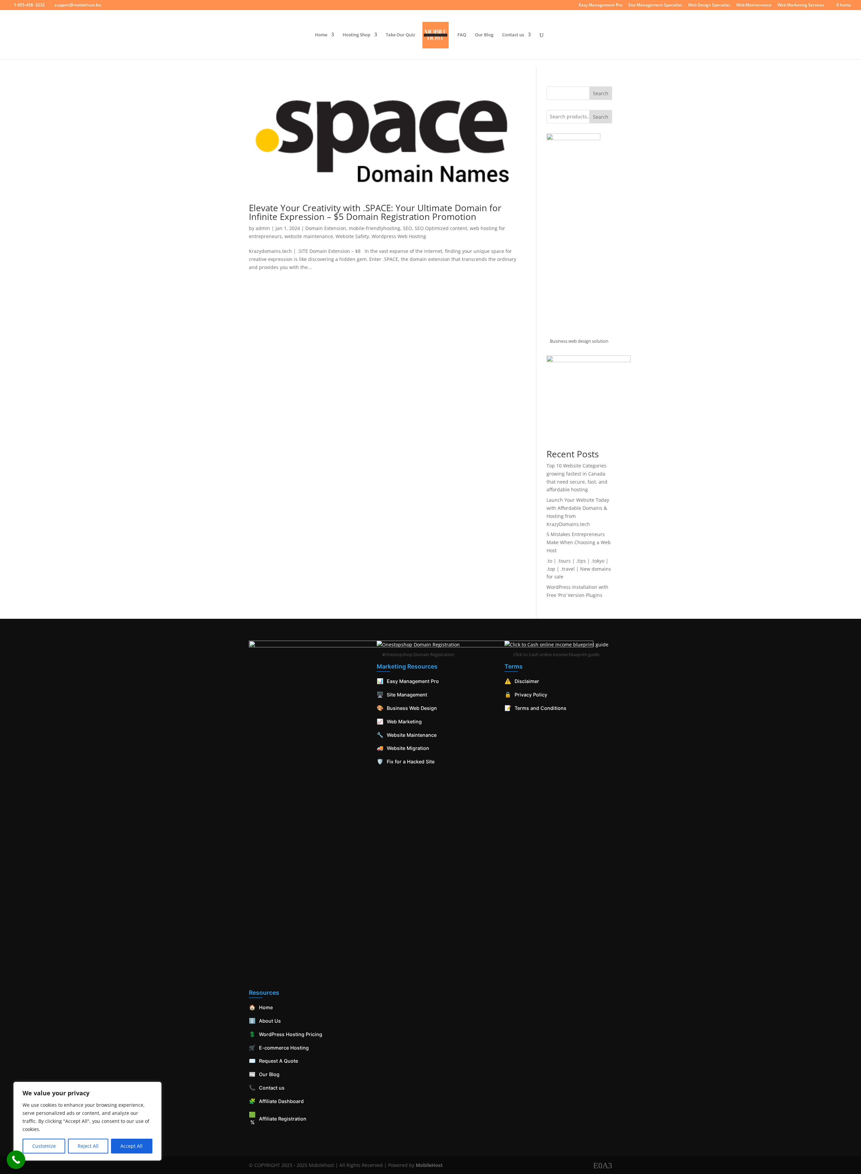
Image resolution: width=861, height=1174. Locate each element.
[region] (87, 1121)
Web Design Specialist (709, 5)
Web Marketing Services (801, 5)
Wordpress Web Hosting (399, 236)
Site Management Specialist (655, 5)
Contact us (513, 35)
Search (600, 93)
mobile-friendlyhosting (374, 228)
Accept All (131, 1146)
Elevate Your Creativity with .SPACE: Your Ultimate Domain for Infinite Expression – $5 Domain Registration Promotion (375, 212)
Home (321, 35)
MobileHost (429, 1165)
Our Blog (484, 35)
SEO (407, 228)
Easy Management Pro (600, 5)
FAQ (461, 35)
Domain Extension (325, 228)
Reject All (88, 1146)
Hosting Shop (356, 35)
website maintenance (309, 236)
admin (263, 228)
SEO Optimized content (441, 228)
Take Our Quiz (400, 35)
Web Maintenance (754, 5)
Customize (44, 1146)
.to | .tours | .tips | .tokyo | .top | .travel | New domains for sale (579, 569)
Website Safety (352, 236)
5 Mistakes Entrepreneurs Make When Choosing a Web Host (579, 542)
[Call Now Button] (16, 1159)
